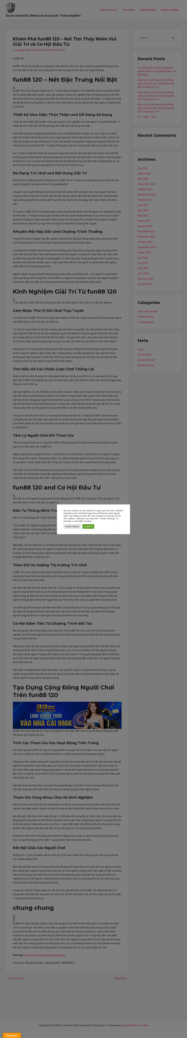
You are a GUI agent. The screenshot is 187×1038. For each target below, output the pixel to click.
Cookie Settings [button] (72, 526)
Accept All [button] (88, 526)
